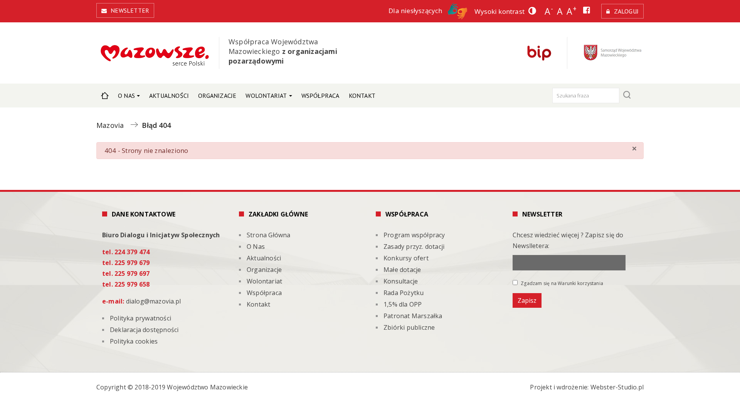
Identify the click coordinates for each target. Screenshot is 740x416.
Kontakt (362, 95)
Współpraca (320, 95)
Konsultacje (400, 281)
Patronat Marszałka (412, 316)
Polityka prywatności (140, 318)
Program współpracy (414, 235)
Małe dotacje (402, 269)
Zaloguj (626, 11)
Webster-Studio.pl (617, 387)
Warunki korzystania (580, 283)
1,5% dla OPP (402, 304)
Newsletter (130, 10)
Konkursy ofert (406, 258)
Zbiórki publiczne (409, 327)
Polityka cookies (134, 341)
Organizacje (217, 95)
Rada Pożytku (403, 293)
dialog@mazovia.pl (153, 301)
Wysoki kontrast (499, 11)
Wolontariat (266, 95)
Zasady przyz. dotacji (413, 246)
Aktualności (169, 95)
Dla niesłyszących (416, 10)
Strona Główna (104, 95)
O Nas (126, 95)
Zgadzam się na (561, 283)
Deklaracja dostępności (144, 329)
